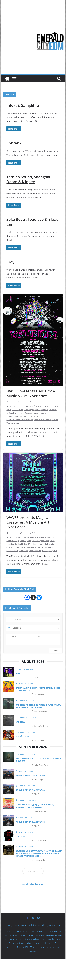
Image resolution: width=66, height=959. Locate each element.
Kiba (21, 409)
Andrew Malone (29, 537)
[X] (33, 597)
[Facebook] (27, 597)
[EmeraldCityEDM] (7, 78)
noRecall (10, 413)
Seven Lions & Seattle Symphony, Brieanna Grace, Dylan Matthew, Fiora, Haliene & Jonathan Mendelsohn (39, 853)
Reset (55, 650)
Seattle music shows (42, 419)
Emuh (8, 540)
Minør (37, 409)
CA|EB (48, 406)
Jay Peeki (19, 544)
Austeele (40, 537)
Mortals (44, 409)
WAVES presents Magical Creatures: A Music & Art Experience (27, 522)
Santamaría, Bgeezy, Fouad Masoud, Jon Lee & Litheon (38, 689)
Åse (35, 406)
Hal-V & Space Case (40, 540)
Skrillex (20, 721)
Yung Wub (52, 550)
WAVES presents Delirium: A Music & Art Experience (30, 393)
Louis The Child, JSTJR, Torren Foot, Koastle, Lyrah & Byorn (35, 806)
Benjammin (50, 537)
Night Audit (49, 544)
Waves (55, 419)
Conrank (13, 143)
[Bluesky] (39, 597)
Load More (33, 871)
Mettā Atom (22, 736)
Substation (23, 550)
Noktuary (52, 409)
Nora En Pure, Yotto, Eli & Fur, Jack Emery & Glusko (38, 759)
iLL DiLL (15, 409)
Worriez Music (12, 423)
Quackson (28, 413)
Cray (10, 261)
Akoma (12, 406)
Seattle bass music (14, 416)
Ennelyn (15, 540)
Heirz (8, 409)
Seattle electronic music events (19, 419)
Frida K (55, 406)
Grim (29, 540)
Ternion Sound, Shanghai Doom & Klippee (28, 179)
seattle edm (21, 547)
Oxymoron (19, 413)
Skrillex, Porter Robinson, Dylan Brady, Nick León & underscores (38, 706)
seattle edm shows (31, 416)
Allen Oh (19, 406)
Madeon (20, 836)
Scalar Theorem (40, 413)
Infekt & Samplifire (22, 105)
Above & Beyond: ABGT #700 (30, 775)
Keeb (18, 673)
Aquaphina (28, 406)
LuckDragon (29, 409)
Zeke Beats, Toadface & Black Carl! (32, 222)
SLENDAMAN (12, 550)
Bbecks (41, 406)
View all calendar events (33, 884)
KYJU (30, 544)
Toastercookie (35, 550)
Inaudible (10, 544)
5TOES (12, 537)
